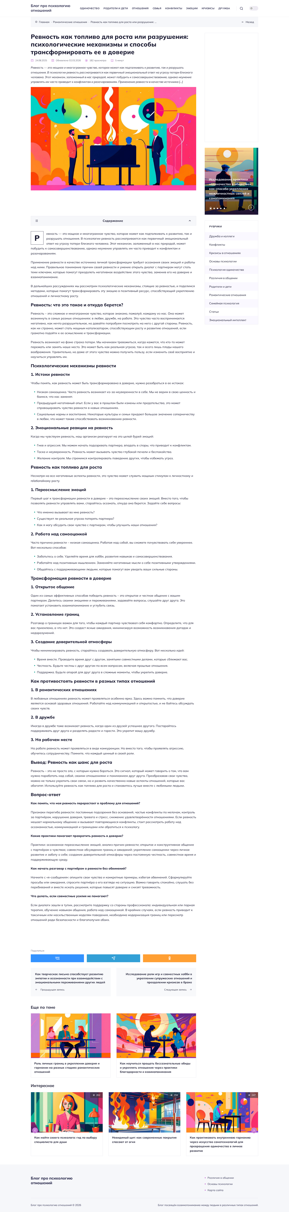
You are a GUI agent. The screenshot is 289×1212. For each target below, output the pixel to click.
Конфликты (217, 244)
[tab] (210, 208)
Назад (250, 22)
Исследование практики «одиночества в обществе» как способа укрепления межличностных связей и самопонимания (230, 188)
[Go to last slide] (35, 1130)
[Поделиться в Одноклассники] (169, 958)
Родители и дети (220, 286)
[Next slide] (251, 207)
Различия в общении (223, 278)
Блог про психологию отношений (50, 8)
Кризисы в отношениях (225, 253)
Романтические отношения (227, 295)
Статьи (214, 311)
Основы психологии (223, 261)
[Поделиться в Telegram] (113, 958)
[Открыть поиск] (241, 8)
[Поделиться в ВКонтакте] (57, 958)
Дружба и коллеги (221, 236)
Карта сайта (215, 1190)
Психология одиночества (226, 269)
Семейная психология (224, 303)
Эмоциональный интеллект (227, 320)
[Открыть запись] (71, 1045)
